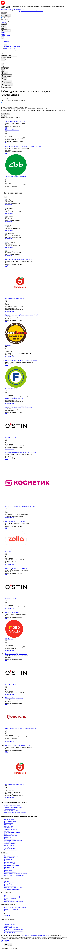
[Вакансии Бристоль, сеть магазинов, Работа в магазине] (35, 717)
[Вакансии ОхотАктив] (35, 333)
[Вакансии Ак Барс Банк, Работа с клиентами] (35, 165)
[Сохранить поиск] (2, 64)
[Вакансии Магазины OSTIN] (35, 426)
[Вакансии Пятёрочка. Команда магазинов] (35, 282)
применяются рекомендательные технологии (35, 935)
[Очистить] (3, 59)
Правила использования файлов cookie (31, 11)
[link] (4, 28)
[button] (3, 32)
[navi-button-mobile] (2, 38)
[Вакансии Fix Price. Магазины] (35, 377)
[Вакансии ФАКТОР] (35, 540)
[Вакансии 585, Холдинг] (35, 629)
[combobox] (9, 55)
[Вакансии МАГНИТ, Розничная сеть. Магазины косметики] (35, 483)
